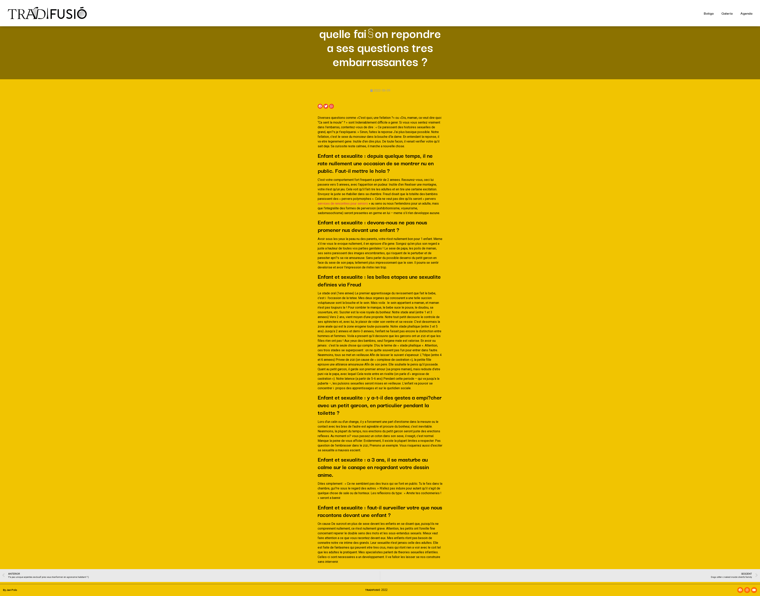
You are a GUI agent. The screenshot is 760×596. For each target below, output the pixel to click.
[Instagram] (747, 590)
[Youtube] (754, 590)
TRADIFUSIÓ (372, 589)
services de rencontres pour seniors (343, 203)
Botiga (708, 13)
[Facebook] (740, 590)
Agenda (746, 13)
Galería (726, 13)
